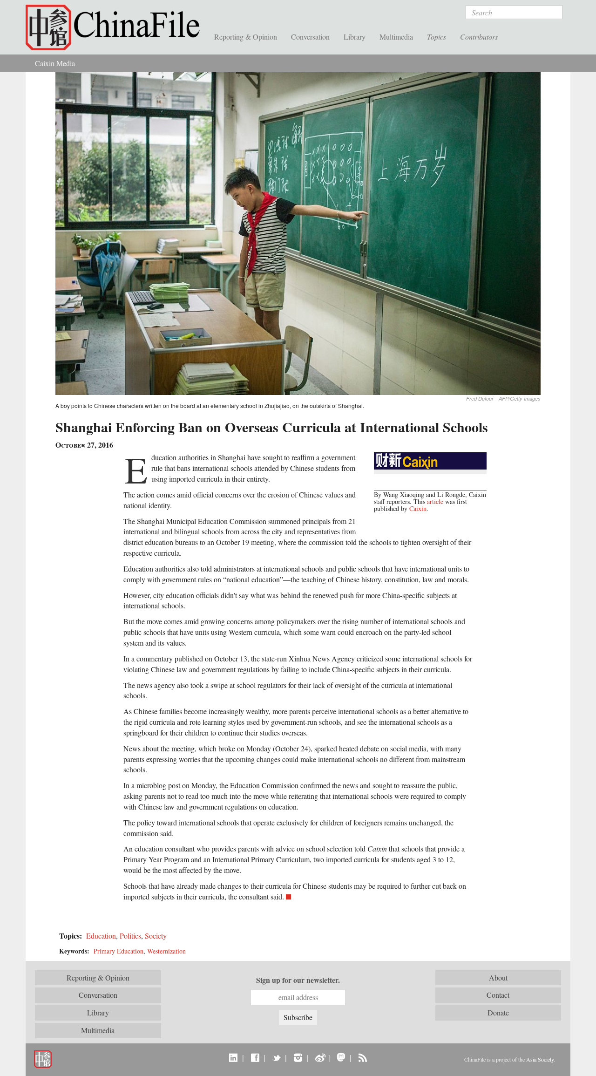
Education (101, 935)
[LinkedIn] (233, 1057)
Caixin (418, 508)
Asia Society (540, 1059)
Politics (130, 935)
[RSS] (362, 1057)
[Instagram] (298, 1057)
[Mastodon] (341, 1057)
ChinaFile (116, 28)
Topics (436, 36)
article (435, 501)
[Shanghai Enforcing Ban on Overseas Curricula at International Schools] (298, 232)
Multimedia (396, 36)
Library (355, 36)
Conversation (310, 36)
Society (156, 935)
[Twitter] (276, 1057)
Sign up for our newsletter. (298, 980)
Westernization (166, 951)
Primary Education (118, 951)
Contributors (479, 36)
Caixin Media (55, 63)
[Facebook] (255, 1057)
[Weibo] (319, 1057)
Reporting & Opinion (245, 36)
